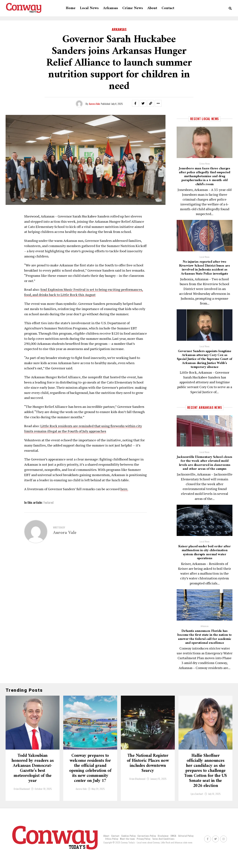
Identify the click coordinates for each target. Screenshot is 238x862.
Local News (89, 8)
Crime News (132, 8)
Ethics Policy (111, 838)
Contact (168, 8)
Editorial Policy (185, 835)
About (152, 8)
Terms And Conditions (163, 838)
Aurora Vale (94, 104)
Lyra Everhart (197, 794)
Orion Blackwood (22, 789)
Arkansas (110, 8)
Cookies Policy (128, 835)
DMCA (173, 835)
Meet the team (127, 838)
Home (70, 8)
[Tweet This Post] (143, 103)
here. (124, 489)
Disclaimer (163, 835)
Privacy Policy (143, 838)
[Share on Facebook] (135, 103)
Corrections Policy (146, 835)
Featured (49, 502)
